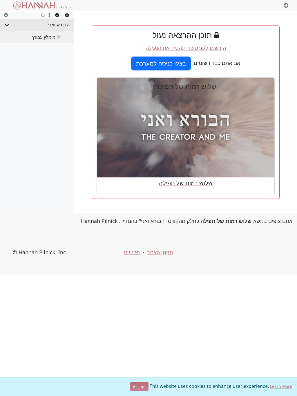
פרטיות (132, 252)
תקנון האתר (160, 252)
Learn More (281, 386)
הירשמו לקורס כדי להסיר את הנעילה (186, 47)
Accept (139, 386)
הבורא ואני (59, 25)
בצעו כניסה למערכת (161, 63)
